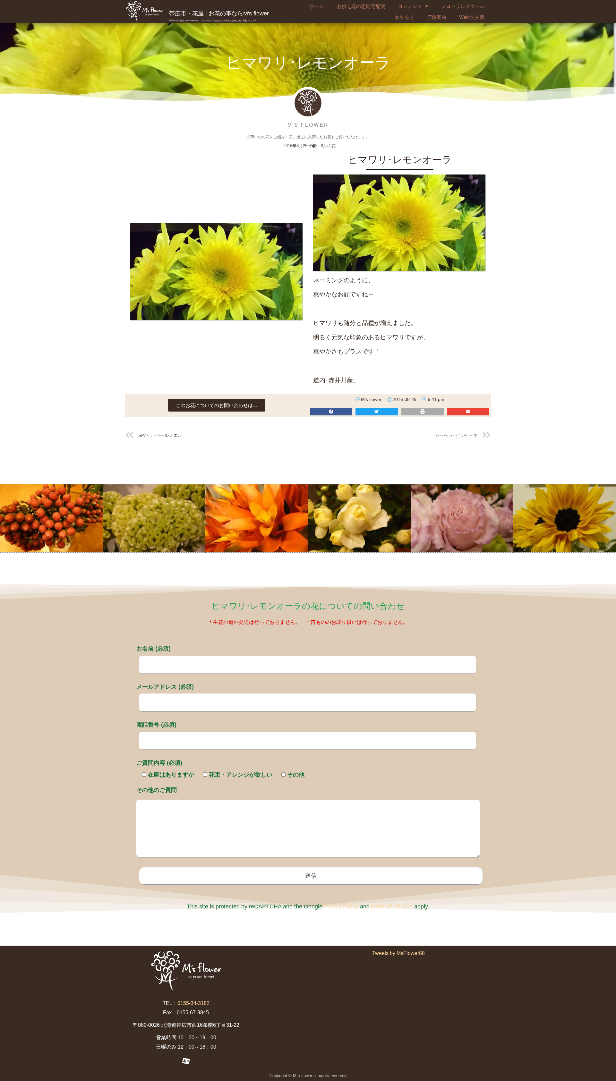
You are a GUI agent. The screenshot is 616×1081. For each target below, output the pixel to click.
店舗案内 (436, 17)
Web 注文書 (471, 17)
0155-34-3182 (193, 1003)
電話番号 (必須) (156, 724)
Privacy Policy (340, 906)
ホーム (317, 6)
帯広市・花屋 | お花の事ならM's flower (219, 13)
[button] (216, 405)
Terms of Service (391, 906)
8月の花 (328, 145)
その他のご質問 (156, 790)
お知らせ (404, 17)
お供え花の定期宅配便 (361, 6)
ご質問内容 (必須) (159, 763)
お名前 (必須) (153, 648)
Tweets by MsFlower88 (398, 953)
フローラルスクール (462, 6)
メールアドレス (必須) (165, 687)
